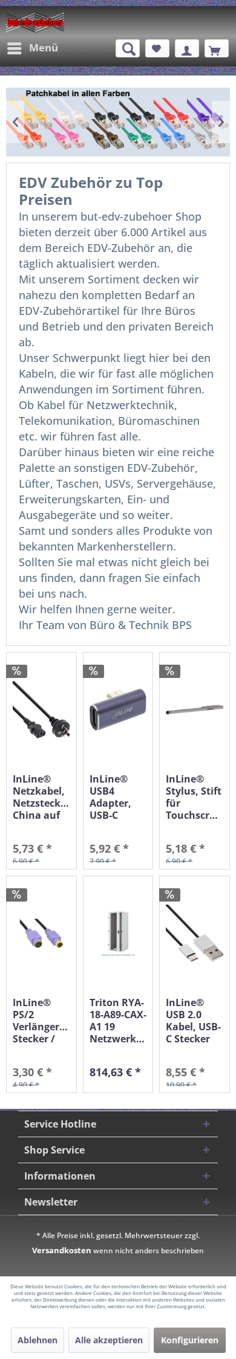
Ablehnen (37, 1340)
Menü (43, 47)
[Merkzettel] (157, 48)
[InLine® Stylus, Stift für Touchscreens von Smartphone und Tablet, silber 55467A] (194, 710)
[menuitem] (32, 48)
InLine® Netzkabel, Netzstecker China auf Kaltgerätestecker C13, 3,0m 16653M (41, 797)
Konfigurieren (189, 1340)
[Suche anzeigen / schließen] (128, 48)
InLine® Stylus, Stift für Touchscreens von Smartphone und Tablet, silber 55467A (194, 797)
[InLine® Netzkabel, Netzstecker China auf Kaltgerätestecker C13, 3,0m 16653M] (41, 710)
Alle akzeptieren (109, 1340)
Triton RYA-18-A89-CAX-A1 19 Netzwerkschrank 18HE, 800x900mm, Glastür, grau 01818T (118, 1020)
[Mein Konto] (187, 48)
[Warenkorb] (217, 48)
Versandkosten (61, 1250)
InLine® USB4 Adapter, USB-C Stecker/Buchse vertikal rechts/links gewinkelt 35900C (118, 797)
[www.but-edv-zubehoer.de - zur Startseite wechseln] (35, 22)
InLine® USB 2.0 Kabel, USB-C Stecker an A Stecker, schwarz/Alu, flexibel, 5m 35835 (194, 1020)
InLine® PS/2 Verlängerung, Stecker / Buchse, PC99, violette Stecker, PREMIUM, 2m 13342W (41, 1020)
